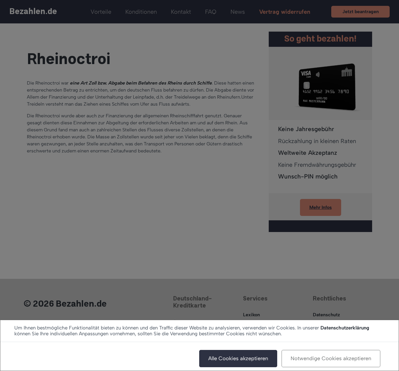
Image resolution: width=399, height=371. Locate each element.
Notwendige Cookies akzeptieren (331, 358)
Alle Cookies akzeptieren (238, 358)
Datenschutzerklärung (344, 328)
